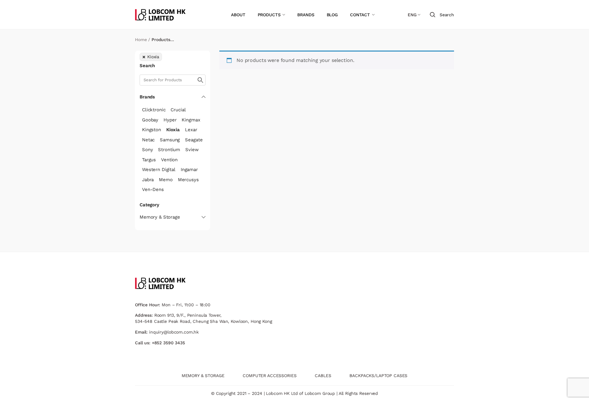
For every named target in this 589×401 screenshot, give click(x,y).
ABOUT (238, 14)
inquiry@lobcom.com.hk (174, 332)
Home (141, 39)
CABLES (323, 375)
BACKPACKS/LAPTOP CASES (378, 375)
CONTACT (360, 14)
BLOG (332, 14)
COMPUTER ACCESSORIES (269, 375)
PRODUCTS (269, 14)
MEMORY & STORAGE (203, 375)
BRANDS (305, 14)
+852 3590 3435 (168, 342)
